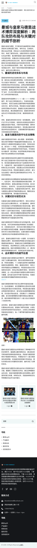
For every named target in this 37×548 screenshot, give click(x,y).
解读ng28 (6, 437)
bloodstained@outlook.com (14, 501)
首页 (2, 8)
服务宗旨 (6, 446)
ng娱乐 (21, 545)
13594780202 (9, 508)
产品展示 (9, 8)
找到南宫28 (7, 449)
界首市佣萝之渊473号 (12, 505)
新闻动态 (6, 443)
